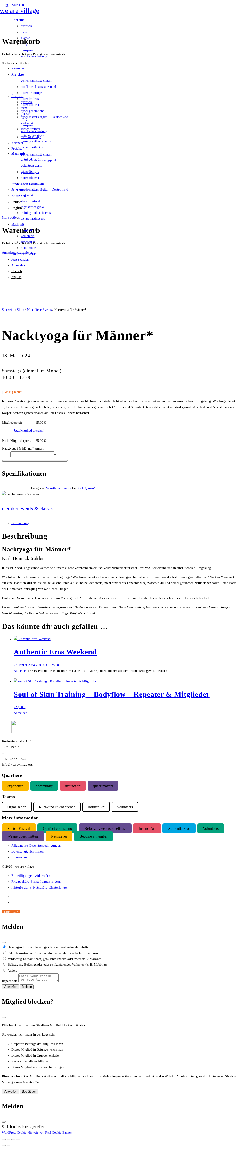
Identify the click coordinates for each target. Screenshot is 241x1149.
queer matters (103, 786)
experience (15, 786)
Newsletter (59, 836)
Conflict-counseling (57, 828)
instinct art (72, 786)
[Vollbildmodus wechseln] (8, 1139)
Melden (27, 987)
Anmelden (20, 671)
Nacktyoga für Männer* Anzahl (23, 448)
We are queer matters (23, 836)
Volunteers (211, 828)
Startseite (8, 309)
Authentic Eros (179, 828)
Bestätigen (29, 1091)
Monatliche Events (39, 309)
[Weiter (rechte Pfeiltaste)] (8, 1145)
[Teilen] (13, 1139)
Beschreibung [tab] (20, 523)
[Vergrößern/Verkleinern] (4, 1139)
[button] (30, 876)
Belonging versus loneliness (105, 828)
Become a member (93, 836)
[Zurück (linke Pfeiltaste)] (4, 1145)
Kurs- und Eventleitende (57, 807)
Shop (20, 309)
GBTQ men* (87, 488)
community (44, 786)
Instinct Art (147, 828)
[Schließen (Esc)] (4, 942)
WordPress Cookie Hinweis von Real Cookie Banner (37, 1132)
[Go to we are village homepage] (20, 10)
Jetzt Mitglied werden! (29, 430)
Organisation (16, 807)
